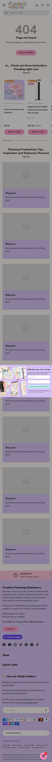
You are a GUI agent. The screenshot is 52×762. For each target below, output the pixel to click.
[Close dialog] (50, 366)
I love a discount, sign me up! (39, 386)
